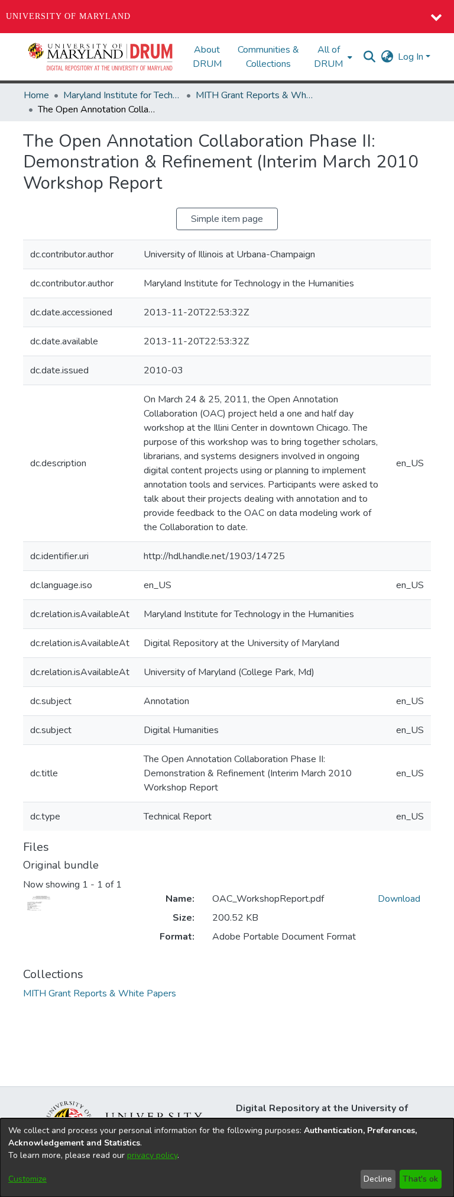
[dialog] (227, 1157)
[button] (101, 57)
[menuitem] (332, 56)
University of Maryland (68, 16)
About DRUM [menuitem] (207, 56)
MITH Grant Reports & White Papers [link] (255, 95)
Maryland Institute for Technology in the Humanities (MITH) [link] (122, 95)
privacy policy (152, 1155)
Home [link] (36, 95)
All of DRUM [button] (328, 56)
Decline (378, 1179)
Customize (27, 1179)
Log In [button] (412, 56)
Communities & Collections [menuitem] (268, 56)
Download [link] (399, 898)
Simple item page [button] (227, 218)
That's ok (420, 1179)
